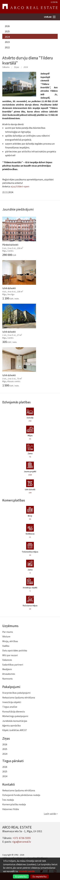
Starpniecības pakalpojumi (16, 692)
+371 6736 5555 (22, 838)
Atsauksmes (8, 673)
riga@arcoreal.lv (21, 841)
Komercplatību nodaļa (14, 804)
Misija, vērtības (10, 641)
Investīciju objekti (11, 702)
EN (54, 2)
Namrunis (7, 678)
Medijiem (7, 669)
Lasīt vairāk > (51, 813)
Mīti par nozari (10, 655)
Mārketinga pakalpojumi (15, 716)
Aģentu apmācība (11, 725)
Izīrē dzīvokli (16, 289)
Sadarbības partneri (12, 664)
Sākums (6, 67)
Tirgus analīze (9, 706)
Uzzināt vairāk (27, 871)
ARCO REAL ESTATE (30, 7)
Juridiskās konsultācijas (14, 720)
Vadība (5, 645)
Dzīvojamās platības (16, 402)
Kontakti (8, 784)
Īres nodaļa (8, 799)
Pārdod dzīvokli (16, 246)
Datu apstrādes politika (14, 650)
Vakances (7, 659)
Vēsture (6, 636)
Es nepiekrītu (39, 876)
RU (57, 2)
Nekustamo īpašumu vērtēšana (18, 697)
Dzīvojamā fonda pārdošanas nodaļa (21, 795)
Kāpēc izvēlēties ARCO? (14, 730)
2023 (7, 42)
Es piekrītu (20, 876)
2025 (7, 31)
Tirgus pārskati (13, 761)
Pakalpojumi (11, 687)
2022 (7, 47)
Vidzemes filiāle (10, 809)
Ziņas (16, 67)
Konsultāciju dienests (13, 711)
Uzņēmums (10, 626)
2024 (7, 36)
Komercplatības (13, 500)
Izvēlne (48, 17)
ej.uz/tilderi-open (20, 186)
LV (51, 2)
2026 (7, 26)
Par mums (7, 631)
